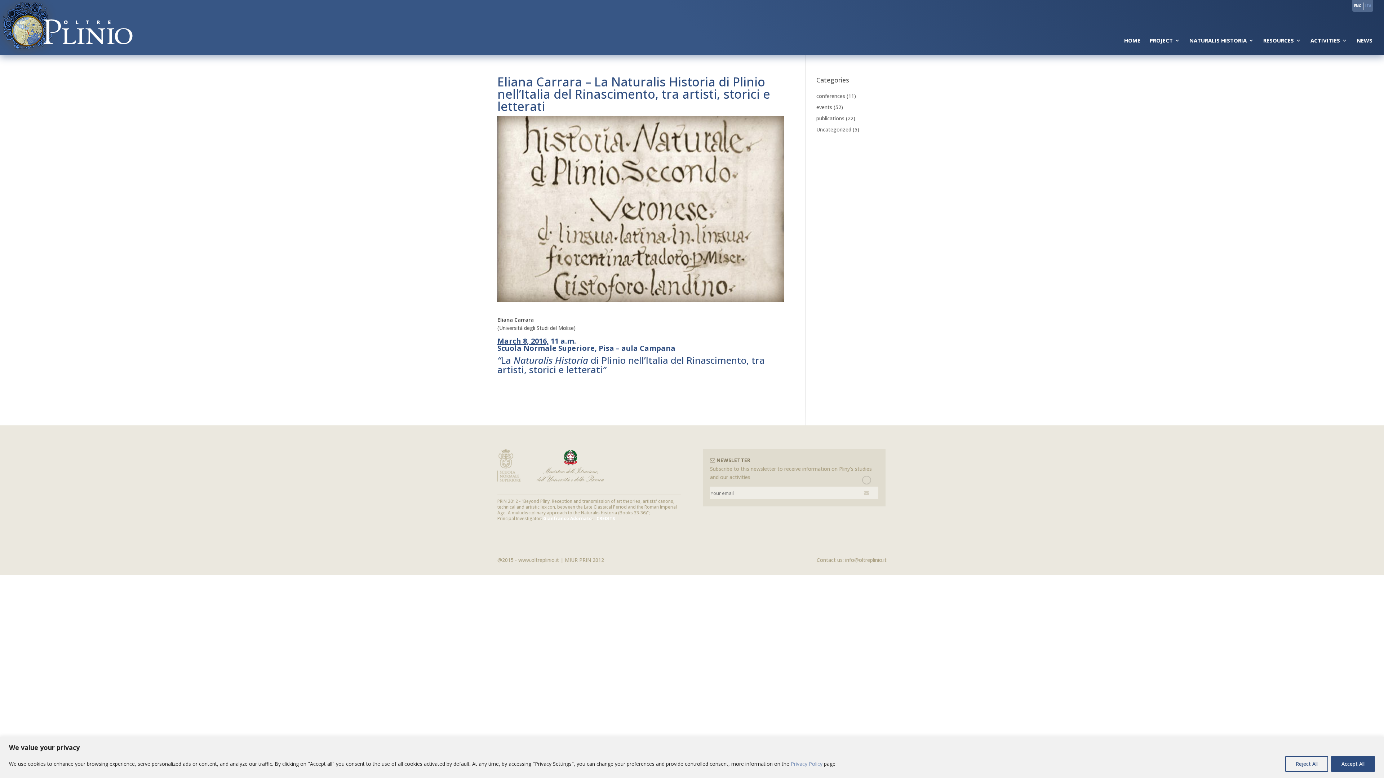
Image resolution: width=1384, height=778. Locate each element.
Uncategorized (833, 129)
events (824, 107)
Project (1161, 41)
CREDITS (605, 518)
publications (830, 118)
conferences (830, 96)
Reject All (1307, 763)
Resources (1278, 41)
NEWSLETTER (732, 460)
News (1364, 41)
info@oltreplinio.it (866, 559)
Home (1132, 41)
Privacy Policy (806, 763)
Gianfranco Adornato (567, 518)
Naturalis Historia (1218, 41)
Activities (1325, 41)
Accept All (1353, 763)
